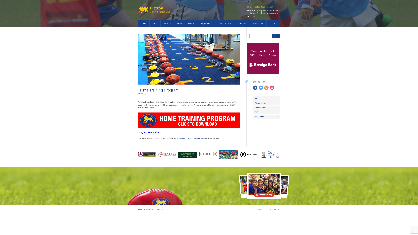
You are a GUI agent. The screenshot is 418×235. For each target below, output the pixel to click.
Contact (273, 23)
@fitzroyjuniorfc (259, 82)
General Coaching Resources (191, 138)
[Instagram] (266, 88)
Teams (191, 23)
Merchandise (225, 23)
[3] (251, 16)
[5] (254, 16)
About (155, 23)
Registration (206, 23)
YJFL (257, 112)
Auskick (258, 98)
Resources (258, 23)
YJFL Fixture (259, 117)
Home (144, 23)
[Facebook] (255, 88)
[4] (253, 16)
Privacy (258, 209)
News (179, 23)
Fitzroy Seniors (260, 103)
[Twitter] (261, 88)
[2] (249, 16)
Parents (167, 23)
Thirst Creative (272, 209)
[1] (247, 16)
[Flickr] (272, 88)
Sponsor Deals (260, 108)
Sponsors (242, 23)
